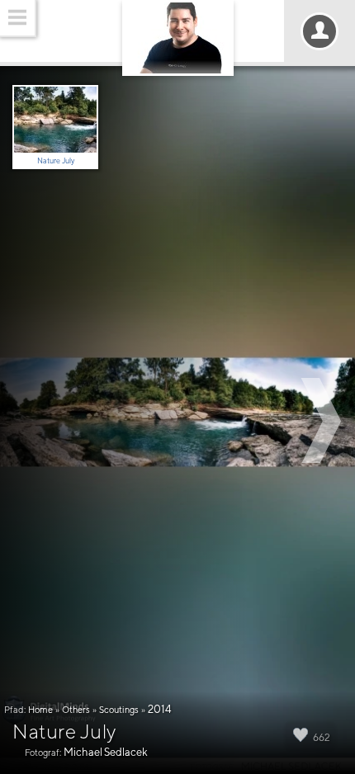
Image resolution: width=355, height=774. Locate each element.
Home (40, 709)
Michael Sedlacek (106, 752)
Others (76, 709)
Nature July (55, 160)
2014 (160, 709)
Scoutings (119, 709)
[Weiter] (324, 420)
